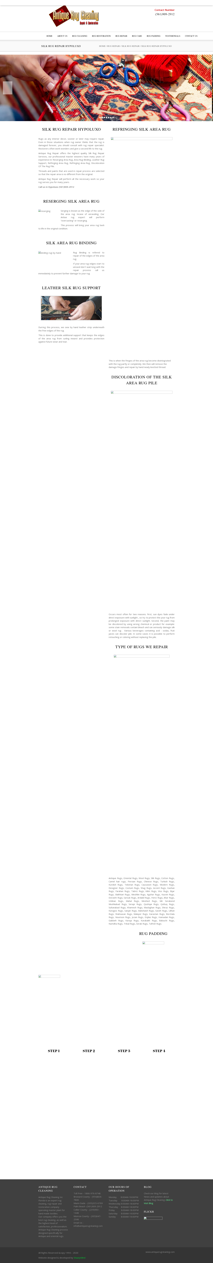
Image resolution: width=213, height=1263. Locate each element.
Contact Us (191, 36)
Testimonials (172, 36)
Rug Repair (121, 36)
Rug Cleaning (79, 36)
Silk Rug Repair (131, 46)
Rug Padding (153, 36)
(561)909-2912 (165, 14)
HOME (49, 36)
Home (102, 46)
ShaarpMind (79, 1257)
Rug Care (137, 36)
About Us (62, 36)
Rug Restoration (101, 36)
